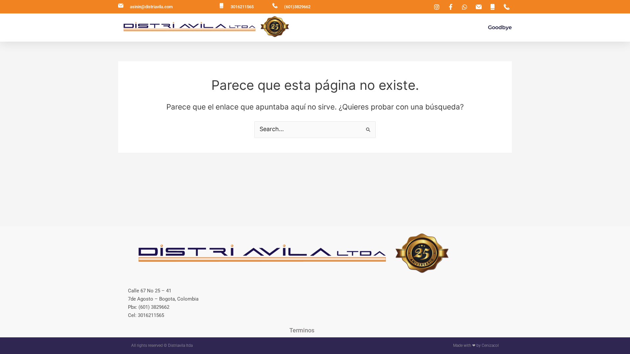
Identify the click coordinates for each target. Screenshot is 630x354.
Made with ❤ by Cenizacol (476, 345)
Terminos (301, 330)
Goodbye (500, 27)
